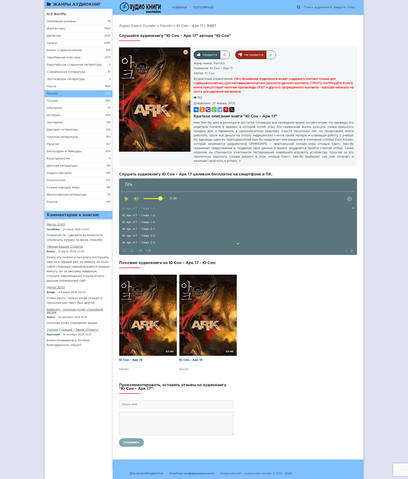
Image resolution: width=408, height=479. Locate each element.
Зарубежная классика (63, 57)
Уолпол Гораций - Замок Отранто (72, 330)
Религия (53, 144)
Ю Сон (210, 73)
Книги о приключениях (64, 50)
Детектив (54, 36)
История (53, 115)
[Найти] (298, 7)
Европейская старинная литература (74, 65)
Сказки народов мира (63, 187)
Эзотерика (55, 122)
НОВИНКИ (179, 8)
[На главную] (140, 7)
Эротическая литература (66, 79)
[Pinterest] (225, 109)
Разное (52, 202)
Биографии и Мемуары (64, 151)
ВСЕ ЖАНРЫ (56, 14)
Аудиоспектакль (59, 173)
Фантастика (56, 28)
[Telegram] (219, 109)
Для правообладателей (146, 473)
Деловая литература (62, 130)
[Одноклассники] (202, 109)
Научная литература (62, 137)
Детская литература (62, 166)
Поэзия (52, 101)
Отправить (131, 442)
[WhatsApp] (214, 109)
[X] (231, 109)
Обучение (54, 108)
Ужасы (52, 43)
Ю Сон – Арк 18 (191, 360)
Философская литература (66, 195)
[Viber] (208, 109)
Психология (56, 180)
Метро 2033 (56, 224)
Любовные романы (61, 21)
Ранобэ (52, 93)
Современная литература (66, 72)
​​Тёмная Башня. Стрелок (65, 247)
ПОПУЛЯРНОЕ (203, 8)
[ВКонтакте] (196, 109)
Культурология (58, 158)
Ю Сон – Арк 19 (130, 360)
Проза (51, 86)
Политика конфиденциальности (191, 473)
